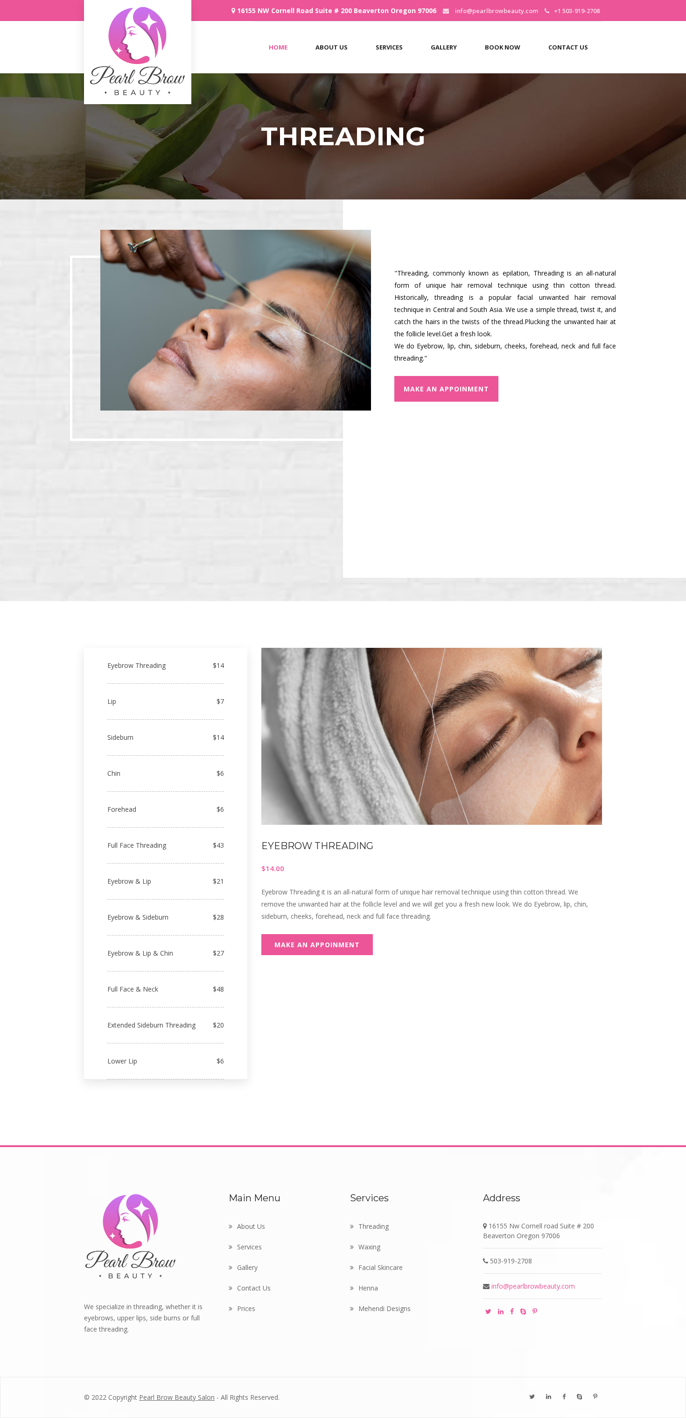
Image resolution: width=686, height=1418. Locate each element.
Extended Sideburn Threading (165, 1025)
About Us (331, 47)
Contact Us (568, 47)
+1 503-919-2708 (577, 11)
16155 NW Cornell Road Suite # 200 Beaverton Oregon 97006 (335, 10)
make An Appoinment (446, 388)
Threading (373, 1226)
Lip (165, 701)
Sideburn (165, 737)
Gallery (444, 47)
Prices (246, 1308)
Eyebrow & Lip (165, 881)
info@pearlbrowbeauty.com (496, 11)
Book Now (502, 47)
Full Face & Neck (165, 989)
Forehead (165, 809)
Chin (165, 773)
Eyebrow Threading (165, 665)
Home (285, 47)
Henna (368, 1287)
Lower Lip (165, 1060)
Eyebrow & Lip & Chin (165, 953)
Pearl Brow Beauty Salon (177, 1397)
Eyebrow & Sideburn (165, 917)
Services (249, 1246)
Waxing (369, 1246)
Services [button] (389, 47)
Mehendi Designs (384, 1308)
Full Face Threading (165, 845)
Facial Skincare (380, 1267)
